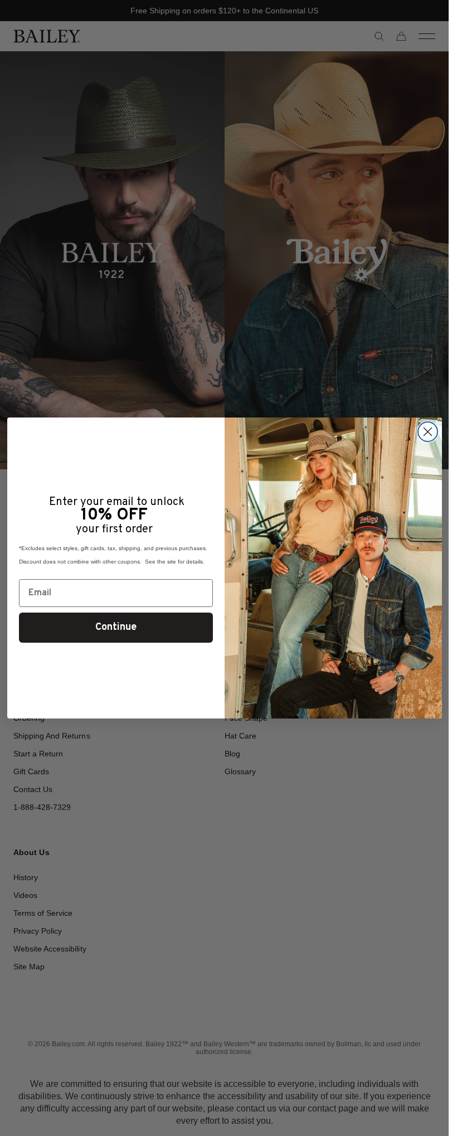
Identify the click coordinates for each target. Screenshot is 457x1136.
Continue (116, 627)
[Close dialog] (427, 431)
